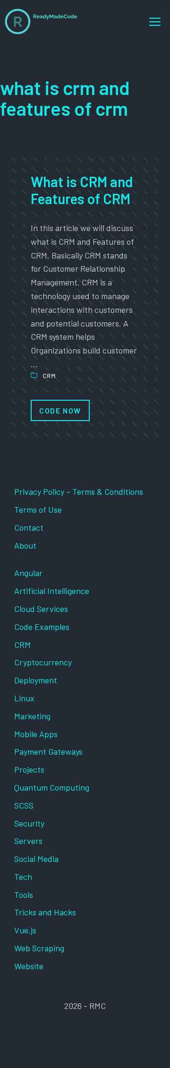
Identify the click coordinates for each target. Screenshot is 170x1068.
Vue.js (25, 930)
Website (28, 966)
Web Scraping (39, 948)
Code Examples (41, 626)
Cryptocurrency (43, 662)
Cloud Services (41, 608)
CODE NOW (60, 410)
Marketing (32, 716)
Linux (24, 698)
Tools (23, 894)
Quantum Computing (51, 787)
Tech (23, 876)
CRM (49, 375)
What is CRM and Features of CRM (82, 190)
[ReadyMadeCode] (41, 21)
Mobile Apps (36, 734)
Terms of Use (38, 509)
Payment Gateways (48, 751)
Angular (28, 573)
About (25, 545)
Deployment (35, 680)
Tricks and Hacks (45, 912)
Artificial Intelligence (51, 591)
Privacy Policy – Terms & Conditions (78, 491)
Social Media (36, 858)
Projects (29, 769)
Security (29, 823)
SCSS (24, 805)
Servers (28, 840)
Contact (28, 527)
